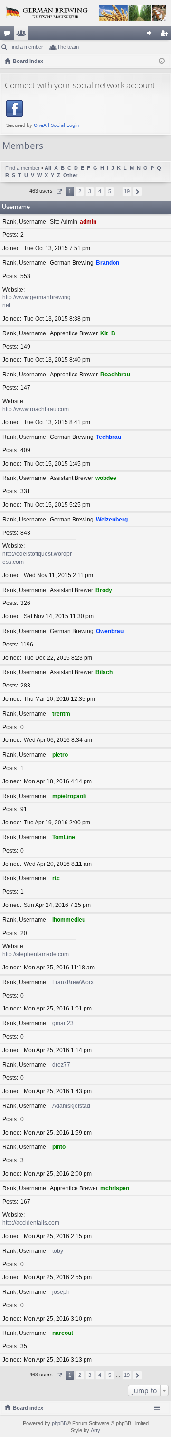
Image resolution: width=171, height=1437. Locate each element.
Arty (95, 1430)
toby (57, 1251)
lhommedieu (69, 919)
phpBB (59, 1423)
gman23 (63, 1023)
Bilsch (104, 672)
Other (70, 175)
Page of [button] (59, 191)
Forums (9, 35)
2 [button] (79, 191)
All (48, 168)
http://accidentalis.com (30, 1222)
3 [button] (89, 191)
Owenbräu (110, 631)
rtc (56, 878)
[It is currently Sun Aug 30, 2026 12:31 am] (162, 61)
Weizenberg (112, 519)
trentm (61, 713)
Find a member (26, 47)
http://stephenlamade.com (35, 954)
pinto (59, 1147)
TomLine (63, 837)
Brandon (107, 263)
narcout (62, 1333)
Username (16, 206)
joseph (61, 1292)
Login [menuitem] (151, 35)
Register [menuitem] (166, 35)
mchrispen (114, 1188)
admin (88, 222)
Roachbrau (115, 374)
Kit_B (107, 333)
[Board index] (85, 13)
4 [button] (99, 191)
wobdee (105, 478)
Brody (103, 590)
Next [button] (137, 191)
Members (23, 35)
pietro (60, 754)
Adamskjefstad (71, 1106)
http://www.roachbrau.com (35, 409)
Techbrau (108, 437)
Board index (28, 1408)
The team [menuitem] (68, 47)
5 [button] (109, 191)
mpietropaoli (69, 796)
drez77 (61, 1065)
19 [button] (127, 191)
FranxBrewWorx (73, 982)
